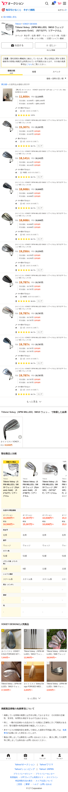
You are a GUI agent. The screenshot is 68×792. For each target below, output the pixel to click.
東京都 (4, 84)
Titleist (18, 24)
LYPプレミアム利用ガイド (32, 777)
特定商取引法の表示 (23, 781)
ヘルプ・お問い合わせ (42, 784)
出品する (19, 45)
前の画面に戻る (10, 17)
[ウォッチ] (11, 99)
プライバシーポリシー (22, 774)
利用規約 (14, 777)
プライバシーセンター (45, 774)
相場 (34, 72)
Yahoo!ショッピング (25, 769)
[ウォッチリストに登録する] (16, 474)
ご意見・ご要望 (23, 784)
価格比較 (11, 72)
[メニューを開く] (65, 3)
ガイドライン (52, 777)
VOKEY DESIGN (30, 24)
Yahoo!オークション (25, 764)
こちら (29, 64)
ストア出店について (44, 781)
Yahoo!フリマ (46, 764)
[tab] (11, 71)
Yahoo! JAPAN (46, 769)
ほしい (52, 45)
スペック (56, 72)
